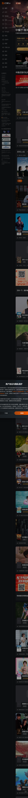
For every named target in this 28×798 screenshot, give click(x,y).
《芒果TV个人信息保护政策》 (18, 391)
